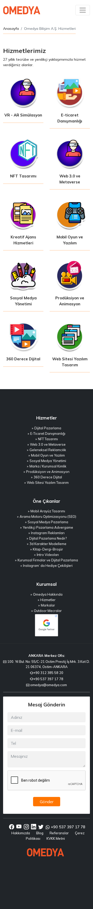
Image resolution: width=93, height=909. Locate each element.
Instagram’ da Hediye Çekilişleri (48, 565)
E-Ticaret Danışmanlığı (47, 433)
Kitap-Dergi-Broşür (48, 549)
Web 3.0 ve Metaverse (48, 444)
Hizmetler (48, 600)
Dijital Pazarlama (47, 428)
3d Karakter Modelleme (47, 544)
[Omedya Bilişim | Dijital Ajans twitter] (40, 827)
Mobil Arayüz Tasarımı (47, 511)
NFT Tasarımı (48, 439)
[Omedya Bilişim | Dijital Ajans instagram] (26, 827)
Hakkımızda (20, 833)
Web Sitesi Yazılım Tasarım (48, 482)
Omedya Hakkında (48, 594)
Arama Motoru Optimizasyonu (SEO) (48, 516)
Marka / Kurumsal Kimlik (47, 466)
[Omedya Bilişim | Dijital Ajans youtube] (19, 827)
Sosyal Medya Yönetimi (47, 461)
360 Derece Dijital (48, 477)
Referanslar (59, 833)
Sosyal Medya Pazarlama (48, 522)
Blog (39, 833)
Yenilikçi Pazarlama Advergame (48, 527)
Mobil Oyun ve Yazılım (48, 455)
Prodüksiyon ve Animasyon (47, 472)
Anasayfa (11, 28)
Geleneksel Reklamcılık (47, 450)
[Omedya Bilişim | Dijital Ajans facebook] (11, 827)
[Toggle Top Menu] (82, 10)
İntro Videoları (48, 555)
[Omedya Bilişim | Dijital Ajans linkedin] (33, 827)
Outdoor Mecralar (48, 611)
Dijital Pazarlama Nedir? (48, 538)
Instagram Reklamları (48, 533)
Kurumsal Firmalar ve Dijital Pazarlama (48, 560)
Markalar (48, 605)
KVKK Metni (56, 838)
